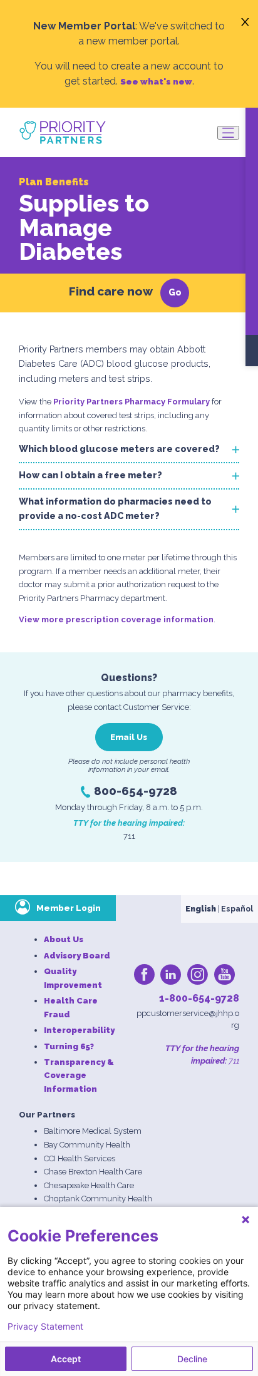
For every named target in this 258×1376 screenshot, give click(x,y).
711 (233, 1060)
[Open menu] (228, 133)
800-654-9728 (135, 791)
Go (175, 292)
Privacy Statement (45, 1327)
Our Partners (47, 1114)
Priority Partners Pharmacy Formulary (131, 401)
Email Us (128, 737)
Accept (66, 1358)
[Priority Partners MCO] (62, 132)
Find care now (111, 291)
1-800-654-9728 (199, 998)
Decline (192, 1358)
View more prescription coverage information (116, 619)
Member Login (68, 908)
